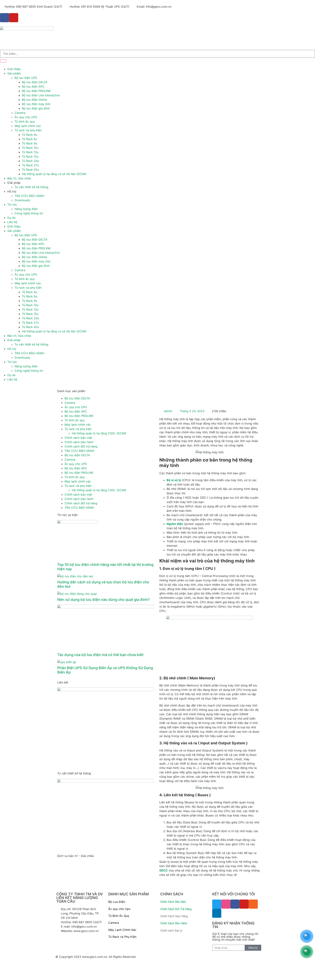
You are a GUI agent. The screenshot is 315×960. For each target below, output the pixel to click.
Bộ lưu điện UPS (26, 78)
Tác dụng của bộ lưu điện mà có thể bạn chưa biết (100, 655)
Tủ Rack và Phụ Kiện (122, 937)
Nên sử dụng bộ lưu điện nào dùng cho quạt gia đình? (103, 599)
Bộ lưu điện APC (33, 86)
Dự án (11, 217)
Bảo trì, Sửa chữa (19, 178)
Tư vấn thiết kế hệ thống (31, 187)
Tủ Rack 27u (30, 165)
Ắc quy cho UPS (26, 117)
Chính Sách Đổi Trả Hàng (176, 909)
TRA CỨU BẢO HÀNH (29, 196)
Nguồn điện (175, 524)
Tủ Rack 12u (30, 152)
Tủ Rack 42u (30, 169)
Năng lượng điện (26, 209)
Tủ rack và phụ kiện (28, 130)
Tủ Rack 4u (29, 134)
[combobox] (157, 54)
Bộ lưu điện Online (34, 99)
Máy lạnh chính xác (28, 126)
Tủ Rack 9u (29, 143)
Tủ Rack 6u (29, 139)
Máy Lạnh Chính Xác (122, 930)
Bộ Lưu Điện (116, 902)
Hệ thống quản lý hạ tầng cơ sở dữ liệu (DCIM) (54, 174)
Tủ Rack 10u (30, 148)
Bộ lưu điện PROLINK (36, 91)
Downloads (22, 200)
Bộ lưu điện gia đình (36, 108)
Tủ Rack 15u (30, 156)
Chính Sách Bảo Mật (173, 902)
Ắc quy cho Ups (119, 909)
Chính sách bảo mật (78, 437)
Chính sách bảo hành (79, 442)
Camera (20, 113)
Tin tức (12, 204)
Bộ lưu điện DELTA (34, 82)
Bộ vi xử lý (174, 480)
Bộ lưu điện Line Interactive (41, 95)
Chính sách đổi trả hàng (81, 446)
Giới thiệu (14, 69)
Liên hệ (12, 222)
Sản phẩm (14, 73)
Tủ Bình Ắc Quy (118, 916)
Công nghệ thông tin (29, 213)
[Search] (3, 60)
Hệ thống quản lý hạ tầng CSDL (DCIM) (99, 433)
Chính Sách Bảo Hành (173, 923)
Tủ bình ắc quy (25, 121)
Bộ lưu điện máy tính (36, 104)
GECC (163, 870)
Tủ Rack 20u (30, 161)
